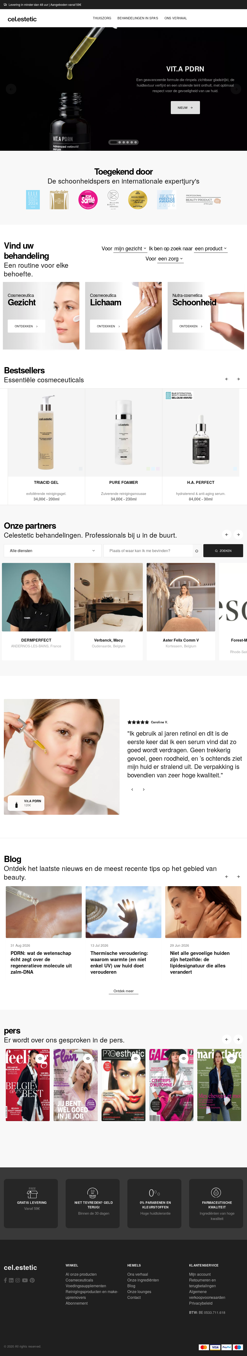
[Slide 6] (135, 142)
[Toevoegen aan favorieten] (58, 467)
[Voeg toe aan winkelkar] (46, 467)
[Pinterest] (32, 1280)
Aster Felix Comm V (181, 640)
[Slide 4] (127, 142)
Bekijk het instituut (39, 626)
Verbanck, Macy (108, 640)
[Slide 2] (119, 142)
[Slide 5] (131, 142)
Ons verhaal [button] (176, 18)
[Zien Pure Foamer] (112, 467)
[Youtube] (25, 1280)
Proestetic (123, 1116)
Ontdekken (24, 326)
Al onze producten (81, 1274)
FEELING (27, 1116)
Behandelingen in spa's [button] (137, 18)
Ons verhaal (137, 1274)
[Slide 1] (113, 142)
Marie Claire (219, 1116)
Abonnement (77, 1303)
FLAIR (76, 1116)
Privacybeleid (201, 1303)
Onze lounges (139, 1291)
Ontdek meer (124, 990)
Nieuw (183, 107)
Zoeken (226, 550)
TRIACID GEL (46, 482)
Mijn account (200, 1274)
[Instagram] (17, 1280)
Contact (134, 1297)
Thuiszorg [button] (102, 18)
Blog (131, 1285)
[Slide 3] (124, 142)
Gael (171, 1116)
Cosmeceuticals (79, 1280)
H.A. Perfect (200, 482)
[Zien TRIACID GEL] (35, 467)
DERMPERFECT (36, 640)
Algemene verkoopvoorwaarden (207, 1294)
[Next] (236, 89)
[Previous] (11, 89)
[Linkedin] (11, 1280)
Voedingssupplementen (86, 1285)
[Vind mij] (196, 550)
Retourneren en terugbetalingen (202, 1282)
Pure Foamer (123, 482)
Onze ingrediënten (143, 1280)
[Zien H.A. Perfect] (189, 467)
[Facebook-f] (5, 1280)
